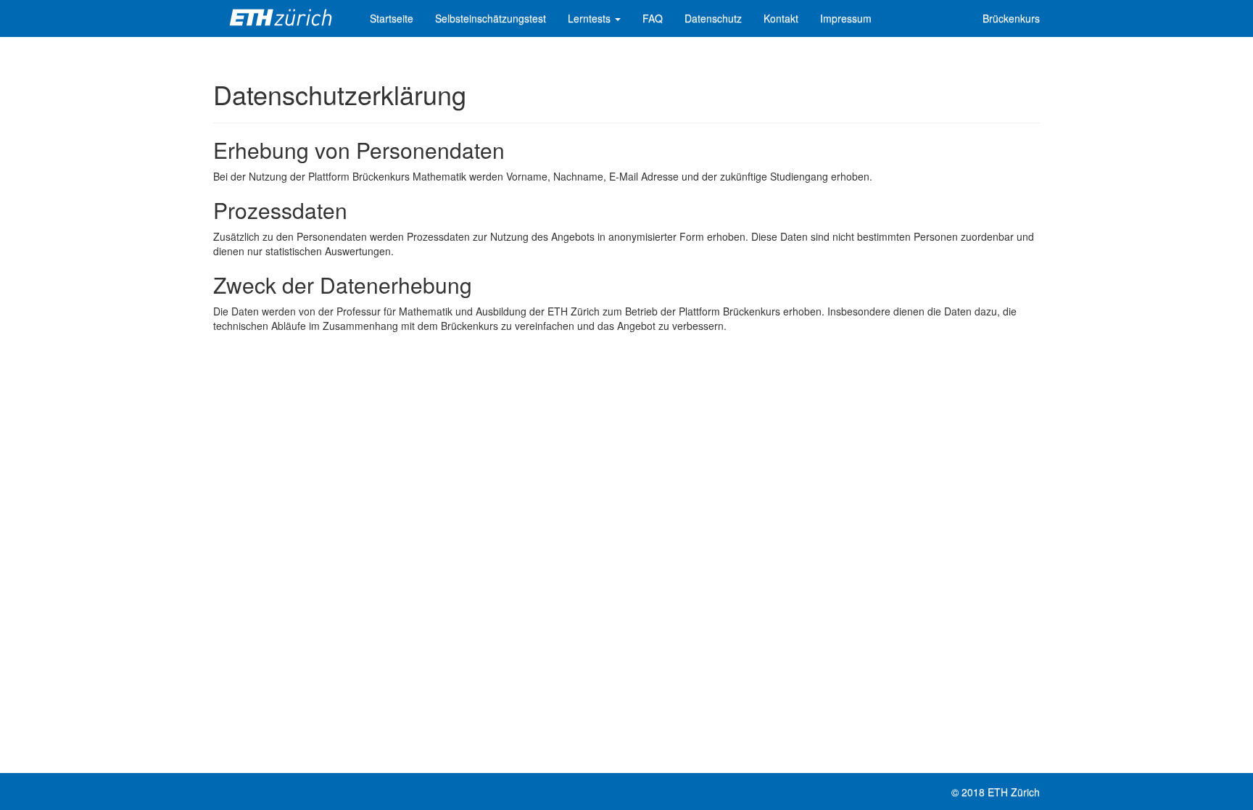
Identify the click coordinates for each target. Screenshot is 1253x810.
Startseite (391, 18)
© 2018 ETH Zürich (995, 792)
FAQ (652, 18)
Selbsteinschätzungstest (490, 18)
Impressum (846, 18)
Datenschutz (713, 18)
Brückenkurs (1011, 18)
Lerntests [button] (590, 18)
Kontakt (781, 18)
